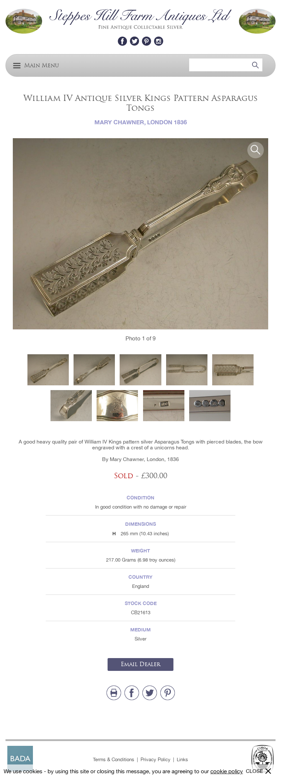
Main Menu (41, 65)
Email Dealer (140, 664)
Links (182, 759)
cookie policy (226, 771)
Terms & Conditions (113, 759)
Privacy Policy (155, 759)
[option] (140, 234)
